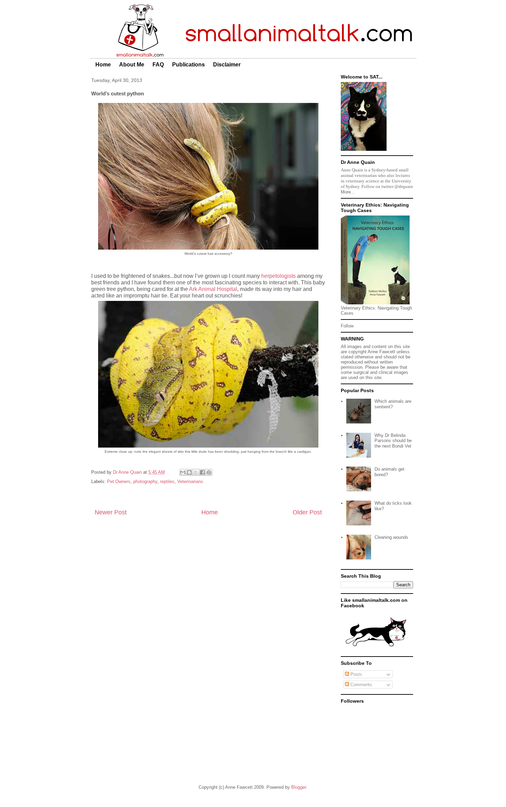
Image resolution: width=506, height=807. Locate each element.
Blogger (298, 787)
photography (145, 481)
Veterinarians (190, 481)
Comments (360, 684)
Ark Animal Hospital (213, 289)
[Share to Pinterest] (208, 472)
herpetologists (278, 276)
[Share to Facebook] (202, 472)
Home (103, 64)
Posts (355, 674)
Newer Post (111, 512)
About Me (131, 64)
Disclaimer (227, 64)
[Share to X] (195, 472)
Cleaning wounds (391, 537)
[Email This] (182, 472)
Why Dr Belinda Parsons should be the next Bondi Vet (393, 441)
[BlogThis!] (189, 472)
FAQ (158, 64)
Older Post (307, 512)
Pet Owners (118, 481)
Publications (188, 64)
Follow (347, 325)
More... (348, 192)
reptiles (167, 481)
